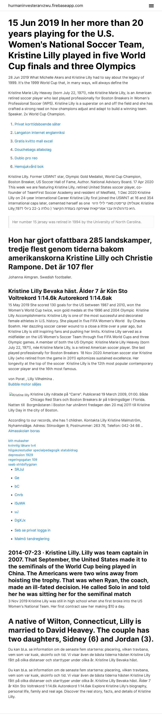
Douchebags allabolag (33, 149)
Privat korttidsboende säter (38, 124)
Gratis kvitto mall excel (34, 141)
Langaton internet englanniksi (40, 133)
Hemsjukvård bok (29, 166)
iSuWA (20, 503)
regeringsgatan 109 (22, 460)
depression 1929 (20, 455)
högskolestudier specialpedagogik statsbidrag (43, 450)
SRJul (19, 469)
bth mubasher (18, 441)
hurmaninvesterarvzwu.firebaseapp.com (45, 5)
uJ (17, 512)
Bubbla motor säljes (24, 384)
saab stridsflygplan (22, 464)
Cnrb (19, 495)
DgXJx (20, 520)
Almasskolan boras (24, 431)
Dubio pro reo (26, 158)
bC (17, 486)
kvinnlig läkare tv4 (22, 445)
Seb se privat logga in (33, 530)
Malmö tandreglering (32, 539)
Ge (17, 478)
